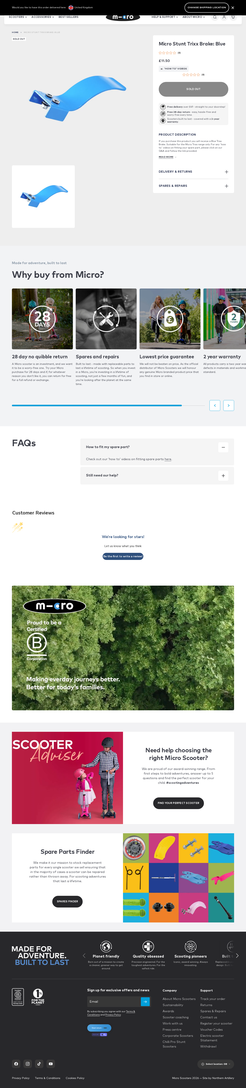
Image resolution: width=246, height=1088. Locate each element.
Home (15, 32)
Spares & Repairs (213, 1011)
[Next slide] (228, 405)
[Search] (215, 17)
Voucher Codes (211, 1029)
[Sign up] (145, 1001)
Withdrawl (208, 1046)
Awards (168, 1011)
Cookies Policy (75, 1078)
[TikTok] (39, 1064)
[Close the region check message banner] (232, 7)
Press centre (172, 1029)
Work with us (173, 1023)
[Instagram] (27, 1064)
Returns (206, 1005)
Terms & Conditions (47, 1078)
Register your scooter (216, 1023)
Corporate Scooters (178, 1035)
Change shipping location (207, 8)
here (168, 459)
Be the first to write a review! (123, 556)
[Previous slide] (214, 405)
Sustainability (173, 1005)
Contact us (208, 1017)
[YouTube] (51, 1064)
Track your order (212, 999)
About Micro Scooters (179, 999)
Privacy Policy (113, 1015)
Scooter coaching (176, 1017)
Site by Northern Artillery (218, 1078)
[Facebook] (16, 1064)
